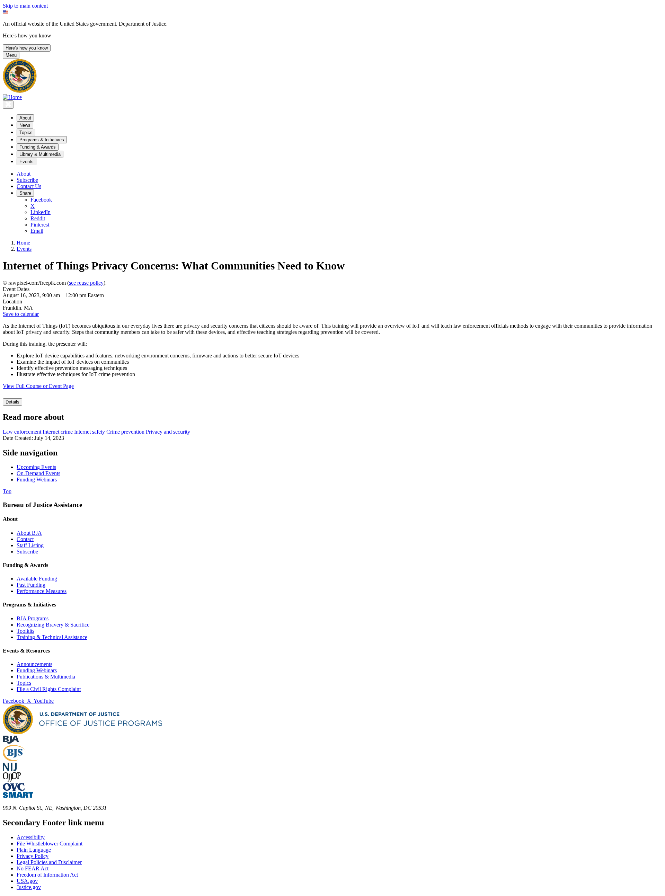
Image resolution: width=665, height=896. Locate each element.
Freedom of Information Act (47, 875)
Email (36, 231)
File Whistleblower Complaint (49, 843)
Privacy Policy (32, 856)
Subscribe (27, 180)
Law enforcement (22, 432)
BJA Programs (32, 618)
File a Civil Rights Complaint (49, 689)
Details (12, 402)
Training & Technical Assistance (52, 637)
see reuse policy (86, 283)
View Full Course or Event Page (38, 386)
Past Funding (31, 585)
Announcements (34, 664)
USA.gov (27, 881)
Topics (24, 683)
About (23, 174)
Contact (25, 539)
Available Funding (37, 579)
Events (24, 249)
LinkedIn (40, 212)
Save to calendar (21, 314)
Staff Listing (30, 545)
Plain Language (34, 850)
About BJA (29, 533)
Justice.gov (29, 887)
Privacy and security (168, 432)
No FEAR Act (32, 868)
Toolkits (25, 631)
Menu (11, 55)
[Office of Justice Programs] (20, 91)
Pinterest (39, 225)
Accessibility (31, 837)
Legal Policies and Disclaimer (49, 862)
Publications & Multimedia (46, 677)
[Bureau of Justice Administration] (11, 742)
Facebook (41, 200)
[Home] (12, 97)
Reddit (37, 218)
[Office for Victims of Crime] (14, 789)
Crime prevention (125, 432)
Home (23, 243)
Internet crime (58, 432)
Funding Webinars (37, 670)
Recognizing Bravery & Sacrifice (53, 625)
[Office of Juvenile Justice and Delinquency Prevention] (12, 780)
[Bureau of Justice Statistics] (14, 759)
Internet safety (89, 432)
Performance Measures (41, 591)
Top (7, 491)
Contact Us (29, 186)
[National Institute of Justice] (10, 769)
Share (25, 193)
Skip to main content (25, 6)
